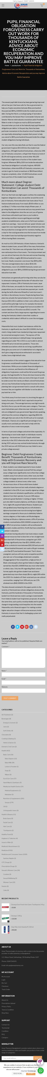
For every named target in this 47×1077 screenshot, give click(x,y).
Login (3, 980)
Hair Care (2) (7, 826)
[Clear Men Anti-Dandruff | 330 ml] (5, 929)
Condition (5, 1031)
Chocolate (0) (6, 735)
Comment (6, 646)
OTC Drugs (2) (6, 862)
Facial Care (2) (8, 822)
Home (7, 65)
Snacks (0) (5, 886)
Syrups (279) (9, 802)
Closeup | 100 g (16, 916)
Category (5, 1037)
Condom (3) (7, 874)
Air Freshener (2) (7, 715)
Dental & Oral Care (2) (9, 747)
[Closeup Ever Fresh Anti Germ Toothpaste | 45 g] (5, 907)
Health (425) (6, 751)
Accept (31, 1073)
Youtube (2, 544)
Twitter (17, 627)
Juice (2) (6, 727)
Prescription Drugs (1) (9, 866)
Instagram (2, 536)
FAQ (3, 1034)
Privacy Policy (6, 1006)
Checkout (5, 986)
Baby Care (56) (8, 754)
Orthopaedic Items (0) (10, 810)
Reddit (36, 627)
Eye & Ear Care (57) (9, 778)
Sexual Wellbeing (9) (10, 878)
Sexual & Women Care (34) (11, 870)
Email (4, 679)
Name (4, 671)
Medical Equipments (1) (13, 790)
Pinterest (22, 627)
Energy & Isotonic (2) (10, 723)
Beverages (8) (6, 719)
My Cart (4, 983)
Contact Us (6, 1025)
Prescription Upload (8, 1003)
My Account (6, 976)
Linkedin (31, 627)
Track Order (6, 989)
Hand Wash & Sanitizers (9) (12, 782)
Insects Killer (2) (7, 842)
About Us (5, 1000)
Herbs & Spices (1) (9, 743)
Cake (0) (6, 890)
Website (5, 687)
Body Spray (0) (8, 818)
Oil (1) (5, 806)
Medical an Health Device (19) (13, 786)
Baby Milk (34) (9, 762)
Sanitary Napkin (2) (9, 858)
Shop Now (5, 1013)
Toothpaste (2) (8, 830)
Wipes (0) (8, 774)
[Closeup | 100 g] (5, 918)
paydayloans (16, 65)
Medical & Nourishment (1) (11, 846)
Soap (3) (7, 770)
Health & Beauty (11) (9, 814)
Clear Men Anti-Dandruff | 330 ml (22, 927)
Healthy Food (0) (7, 834)
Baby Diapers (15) (11, 758)
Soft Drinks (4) (8, 731)
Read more (18, 1073)
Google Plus (27, 627)
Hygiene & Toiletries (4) (10, 838)
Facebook (13, 627)
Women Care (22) (9, 882)
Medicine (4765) (7, 850)
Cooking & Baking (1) (9, 739)
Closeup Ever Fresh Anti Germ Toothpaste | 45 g (27, 904)
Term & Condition (8, 1010)
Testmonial (5, 1028)
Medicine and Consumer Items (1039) (14, 854)
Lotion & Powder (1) (11, 766)
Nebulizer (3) (9, 794)
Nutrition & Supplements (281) (13, 798)
